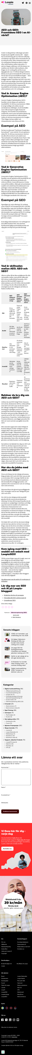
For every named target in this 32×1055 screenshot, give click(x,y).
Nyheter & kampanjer (11, 725)
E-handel (7, 704)
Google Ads (9, 694)
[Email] (8, 607)
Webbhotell (20, 992)
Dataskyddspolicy (6, 946)
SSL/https (8, 745)
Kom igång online (10, 719)
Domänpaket (4, 980)
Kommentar (5, 767)
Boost (2, 976)
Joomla (8, 730)
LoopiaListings (5, 994)
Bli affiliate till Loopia (22, 963)
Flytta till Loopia (5, 985)
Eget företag (9, 710)
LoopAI (3, 990)
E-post (8, 723)
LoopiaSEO (5, 562)
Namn (3, 787)
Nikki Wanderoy (17, 617)
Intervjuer (8, 712)
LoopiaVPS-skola (10, 742)
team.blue (14, 1037)
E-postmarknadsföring (12, 692)
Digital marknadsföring (12, 689)
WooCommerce (10, 706)
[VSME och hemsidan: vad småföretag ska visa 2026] (8, 635)
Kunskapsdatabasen (22, 942)
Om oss (3, 942)
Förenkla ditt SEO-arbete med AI (15, 598)
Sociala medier (10, 699)
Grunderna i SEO (10, 600)
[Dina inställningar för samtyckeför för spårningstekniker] (3, 1052)
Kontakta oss (7, 848)
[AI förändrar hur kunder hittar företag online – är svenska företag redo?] (8, 663)
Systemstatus (21, 944)
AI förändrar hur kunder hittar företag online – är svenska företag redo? (19, 663)
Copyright (4, 953)
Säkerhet (8, 744)
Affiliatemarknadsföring (12, 691)
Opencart (19, 983)
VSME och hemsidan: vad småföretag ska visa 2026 (19, 634)
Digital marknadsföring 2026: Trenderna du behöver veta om (18, 670)
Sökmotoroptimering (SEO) (19, 612)
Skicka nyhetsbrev (22, 985)
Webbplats (4, 802)
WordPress (9, 735)
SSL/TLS (19, 987)
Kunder (8, 717)
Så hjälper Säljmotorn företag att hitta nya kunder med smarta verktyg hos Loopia (18, 641)
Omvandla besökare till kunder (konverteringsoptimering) (14, 697)
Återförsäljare (9, 715)
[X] (12, 607)
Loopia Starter (21, 978)
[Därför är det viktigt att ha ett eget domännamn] (8, 657)
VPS (7, 747)
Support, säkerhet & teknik (13, 740)
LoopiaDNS (4, 992)
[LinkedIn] (5, 607)
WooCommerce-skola (12, 708)
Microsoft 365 (21, 980)
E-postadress (5, 795)
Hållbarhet (4, 944)
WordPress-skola (10, 737)
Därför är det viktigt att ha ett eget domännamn (19, 657)
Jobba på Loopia (5, 951)
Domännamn (9, 721)
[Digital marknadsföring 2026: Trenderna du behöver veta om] (8, 670)
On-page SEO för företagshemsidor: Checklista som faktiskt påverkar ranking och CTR (19, 650)
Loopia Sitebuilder (11, 732)
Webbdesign (9, 734)
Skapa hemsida (10, 728)
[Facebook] (2, 607)
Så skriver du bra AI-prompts (14, 595)
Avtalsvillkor (4, 949)
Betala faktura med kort (23, 946)
